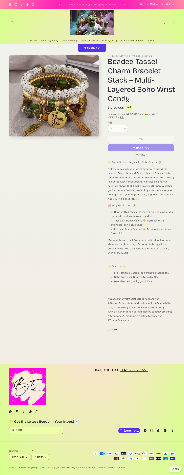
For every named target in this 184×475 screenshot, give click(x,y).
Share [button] (114, 329)
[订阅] (59, 430)
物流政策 (112, 468)
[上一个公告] (59, 4)
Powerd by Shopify (66, 468)
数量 (110, 122)
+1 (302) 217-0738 (134, 370)
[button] (12, 22)
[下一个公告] (124, 4)
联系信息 (122, 468)
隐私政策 (91, 468)
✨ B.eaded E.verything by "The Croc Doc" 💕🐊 (37, 468)
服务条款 (102, 468)
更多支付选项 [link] (141, 155)
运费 (122, 117)
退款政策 (81, 468)
